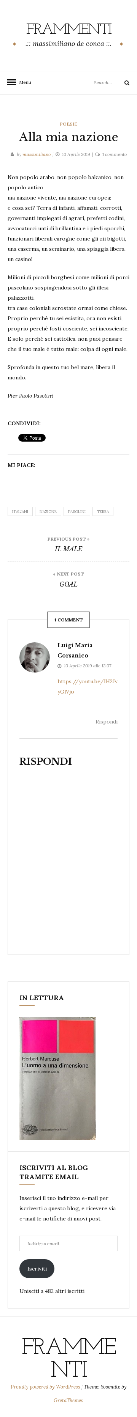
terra (103, 511)
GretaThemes (68, 1400)
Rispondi (107, 721)
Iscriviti (37, 1268)
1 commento (114, 154)
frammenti (68, 30)
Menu (23, 82)
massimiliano (36, 154)
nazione (48, 511)
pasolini (77, 511)
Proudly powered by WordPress (46, 1387)
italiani (20, 511)
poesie (69, 124)
